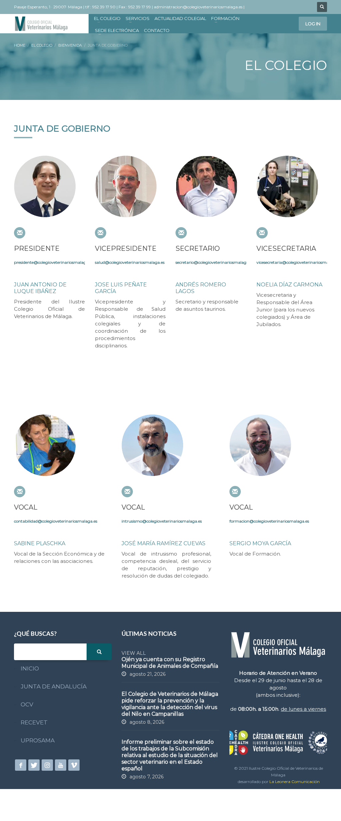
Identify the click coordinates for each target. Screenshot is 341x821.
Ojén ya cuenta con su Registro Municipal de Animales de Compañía (170, 662)
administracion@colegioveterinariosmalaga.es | (199, 6)
